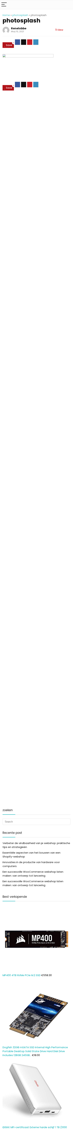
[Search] (68, 4)
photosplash (20, 15)
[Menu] (4, 4)
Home (6, 15)
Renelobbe (18, 28)
